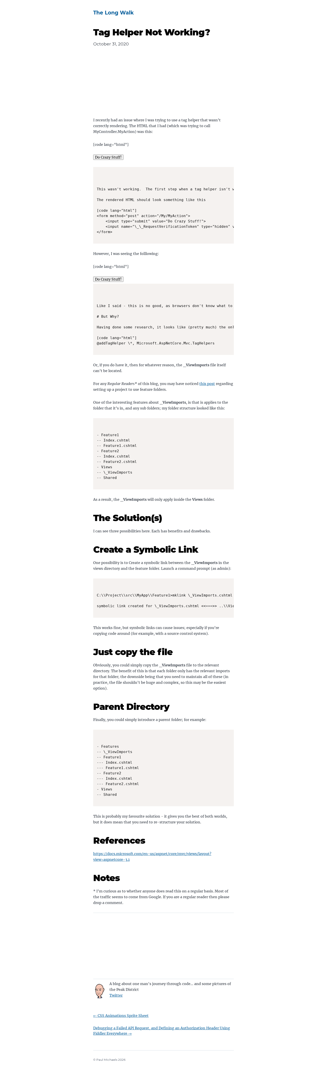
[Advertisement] (163, 86)
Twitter (116, 995)
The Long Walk (113, 13)
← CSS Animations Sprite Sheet (121, 1015)
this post (207, 383)
